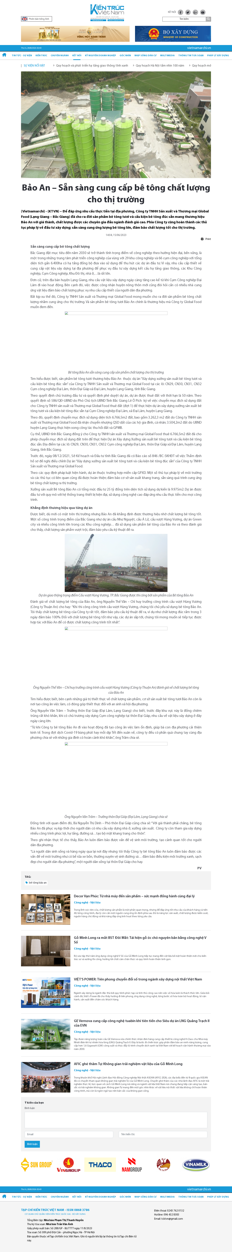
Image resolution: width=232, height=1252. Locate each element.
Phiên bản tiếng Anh (38, 19)
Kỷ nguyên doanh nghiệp (100, 55)
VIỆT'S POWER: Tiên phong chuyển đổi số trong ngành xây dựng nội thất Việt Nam (138, 979)
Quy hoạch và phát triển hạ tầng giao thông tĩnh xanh (65, 65)
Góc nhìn (125, 55)
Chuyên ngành (60, 55)
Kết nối (76, 55)
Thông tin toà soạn (191, 55)
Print (208, 239)
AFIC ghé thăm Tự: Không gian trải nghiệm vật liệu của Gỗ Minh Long (128, 1064)
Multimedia (167, 55)
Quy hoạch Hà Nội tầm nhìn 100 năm (132, 65)
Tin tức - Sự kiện (22, 55)
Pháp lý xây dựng (218, 55)
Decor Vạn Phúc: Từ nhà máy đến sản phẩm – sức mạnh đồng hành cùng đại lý (134, 896)
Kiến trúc (41, 55)
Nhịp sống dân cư (145, 55)
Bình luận (30, 1108)
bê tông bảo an (37, 883)
